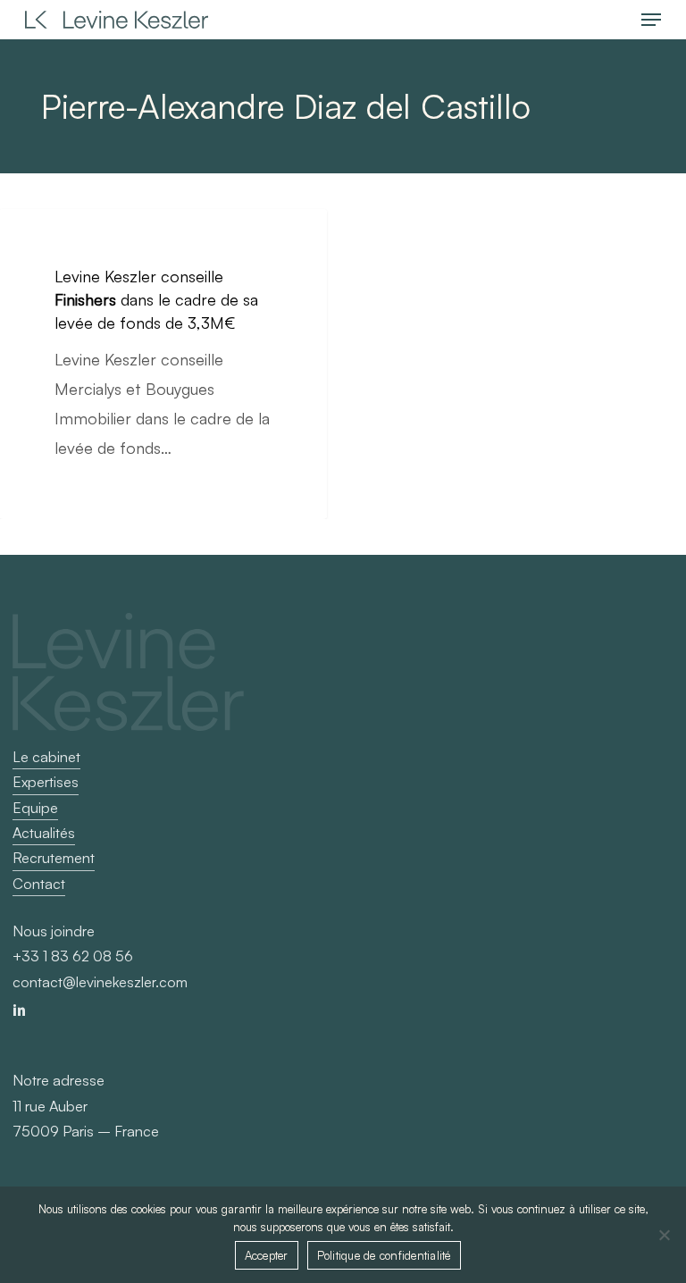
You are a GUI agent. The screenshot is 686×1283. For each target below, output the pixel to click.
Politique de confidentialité (384, 1255)
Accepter (267, 1255)
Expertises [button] (46, 782)
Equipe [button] (35, 808)
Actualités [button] (44, 833)
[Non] (664, 1235)
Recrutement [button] (54, 858)
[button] (651, 20)
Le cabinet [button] (46, 757)
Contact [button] (39, 884)
